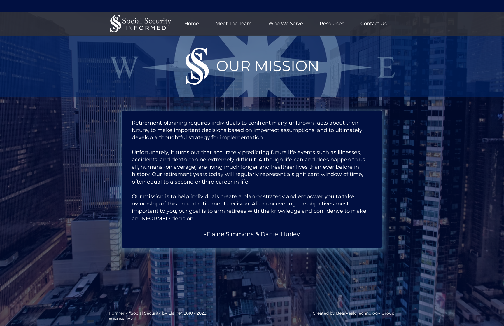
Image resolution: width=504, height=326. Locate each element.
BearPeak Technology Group (365, 313)
